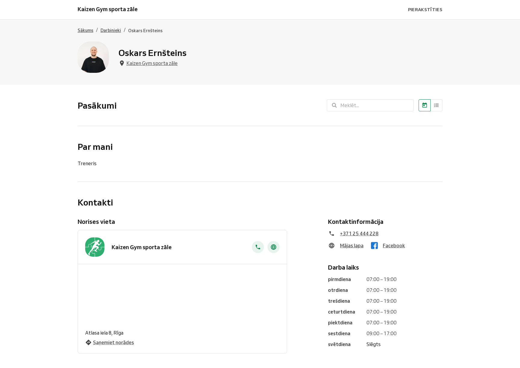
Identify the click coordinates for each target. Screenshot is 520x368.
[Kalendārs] (425, 105)
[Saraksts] (436, 105)
